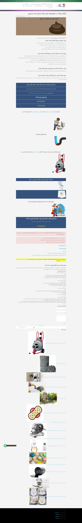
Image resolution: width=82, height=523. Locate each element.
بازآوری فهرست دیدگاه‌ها (62, 305)
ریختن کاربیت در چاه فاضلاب (60, 363)
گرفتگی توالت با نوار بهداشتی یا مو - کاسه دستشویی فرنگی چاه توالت (54, 413)
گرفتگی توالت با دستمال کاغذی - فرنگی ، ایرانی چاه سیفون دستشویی (54, 377)
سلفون (55, 43)
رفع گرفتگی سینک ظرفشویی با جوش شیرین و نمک (57, 483)
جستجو (16, 1)
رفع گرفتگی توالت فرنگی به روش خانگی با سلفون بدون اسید (55, 496)
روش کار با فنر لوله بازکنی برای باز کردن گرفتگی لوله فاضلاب (56, 430)
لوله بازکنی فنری (36, 152)
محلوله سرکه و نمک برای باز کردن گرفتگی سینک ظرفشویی (56, 445)
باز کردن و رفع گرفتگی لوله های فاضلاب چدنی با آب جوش (56, 464)
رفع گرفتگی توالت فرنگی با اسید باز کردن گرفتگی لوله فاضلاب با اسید (54, 438)
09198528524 (57, 518)
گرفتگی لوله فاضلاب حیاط (61, 398)
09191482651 (62, 249)
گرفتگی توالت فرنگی (53, 269)
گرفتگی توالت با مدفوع (50, 112)
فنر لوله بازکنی (61, 78)
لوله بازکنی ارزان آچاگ (41, 97)
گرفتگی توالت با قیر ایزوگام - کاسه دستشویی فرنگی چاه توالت (55, 471)
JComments (41, 325)
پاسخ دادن (64, 279)
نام (65, 309)
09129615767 (59, 238)
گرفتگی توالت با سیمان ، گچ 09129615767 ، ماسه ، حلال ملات (55, 387)
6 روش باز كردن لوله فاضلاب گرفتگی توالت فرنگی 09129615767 (55, 343)
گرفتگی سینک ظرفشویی (37, 112)
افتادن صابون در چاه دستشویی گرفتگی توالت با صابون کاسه (55, 458)
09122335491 (58, 514)
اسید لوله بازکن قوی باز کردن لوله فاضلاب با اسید (57, 422)
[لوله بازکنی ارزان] (60, 5)
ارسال (64, 323)
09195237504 (57, 516)
